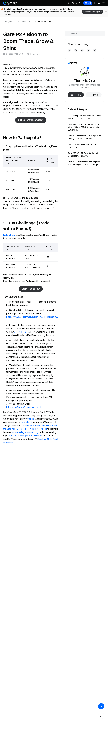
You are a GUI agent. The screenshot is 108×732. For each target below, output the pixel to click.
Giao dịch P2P (23, 21)
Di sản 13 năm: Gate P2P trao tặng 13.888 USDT (82, 145)
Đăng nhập (76, 3)
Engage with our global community (25, 435)
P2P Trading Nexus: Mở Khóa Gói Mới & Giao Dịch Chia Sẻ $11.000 (84, 117)
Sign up (30, 418)
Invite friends (26, 422)
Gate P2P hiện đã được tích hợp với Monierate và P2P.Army (83, 154)
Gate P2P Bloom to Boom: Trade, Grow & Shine (44, 21)
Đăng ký (88, 3)
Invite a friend (9, 235)
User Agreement (21, 331)
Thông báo (8, 21)
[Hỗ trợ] (101, 716)
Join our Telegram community (24, 432)
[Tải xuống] (101, 706)
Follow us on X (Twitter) (36, 429)
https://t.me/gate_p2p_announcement (23, 407)
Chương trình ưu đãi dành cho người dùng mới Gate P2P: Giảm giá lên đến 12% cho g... (83, 127)
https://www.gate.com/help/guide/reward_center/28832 (32, 317)
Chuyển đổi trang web (92, 12)
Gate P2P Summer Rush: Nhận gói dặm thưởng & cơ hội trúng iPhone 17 (84, 137)
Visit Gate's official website (34, 425)
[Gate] (10, 3)
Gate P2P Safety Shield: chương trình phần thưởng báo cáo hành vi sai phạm (84, 163)
